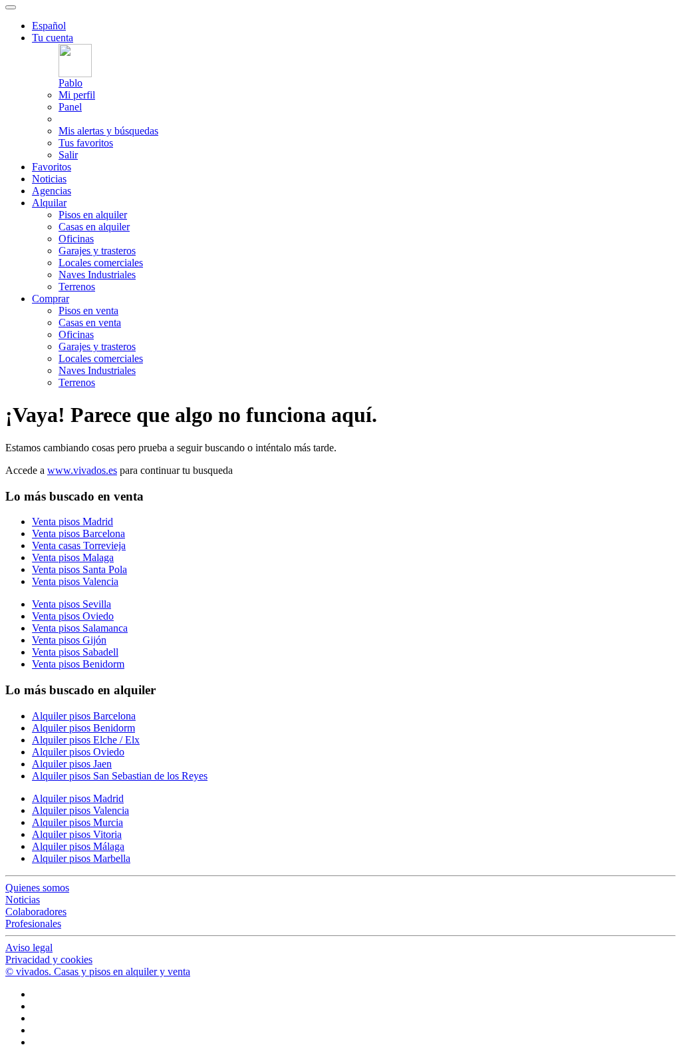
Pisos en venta (88, 310)
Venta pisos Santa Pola (79, 569)
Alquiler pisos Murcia (77, 822)
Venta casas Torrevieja (79, 545)
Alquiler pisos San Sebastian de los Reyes (119, 775)
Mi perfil (77, 95)
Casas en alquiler (94, 226)
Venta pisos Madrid (72, 521)
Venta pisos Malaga (73, 557)
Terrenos (77, 286)
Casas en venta (90, 322)
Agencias (51, 190)
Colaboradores (36, 911)
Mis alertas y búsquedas (108, 130)
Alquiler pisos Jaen (72, 763)
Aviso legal (29, 947)
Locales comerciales (101, 262)
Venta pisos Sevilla (71, 604)
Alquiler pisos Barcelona (84, 716)
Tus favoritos (86, 142)
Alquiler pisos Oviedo (78, 751)
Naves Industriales (97, 274)
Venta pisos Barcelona (78, 533)
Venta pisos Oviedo (73, 616)
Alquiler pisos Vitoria (77, 834)
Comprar (50, 298)
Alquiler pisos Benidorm (83, 728)
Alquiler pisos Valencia (80, 810)
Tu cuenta (52, 37)
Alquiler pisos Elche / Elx (86, 739)
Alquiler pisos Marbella (81, 858)
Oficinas (76, 238)
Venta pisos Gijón (69, 640)
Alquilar (49, 202)
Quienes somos (37, 887)
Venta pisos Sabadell (75, 652)
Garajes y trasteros (97, 250)
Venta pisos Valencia (75, 581)
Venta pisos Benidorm (78, 664)
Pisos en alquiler (93, 214)
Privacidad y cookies (48, 959)
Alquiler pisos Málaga (78, 846)
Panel (70, 106)
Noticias (49, 178)
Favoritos (51, 166)
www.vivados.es (82, 470)
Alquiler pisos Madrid (78, 798)
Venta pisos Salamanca (80, 628)
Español (49, 25)
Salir (68, 154)
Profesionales (33, 923)
